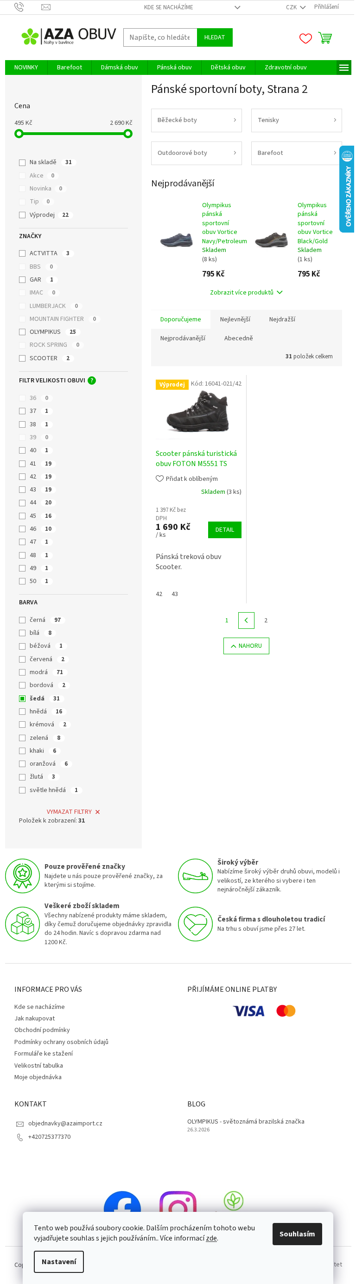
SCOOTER (50, 358)
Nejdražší (282, 319)
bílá (40, 633)
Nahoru (250, 646)
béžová (46, 646)
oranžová (49, 763)
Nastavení (59, 1262)
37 (39, 411)
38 (39, 424)
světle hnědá (54, 790)
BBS (41, 266)
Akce (42, 175)
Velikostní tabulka (38, 1065)
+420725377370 (49, 1137)
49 (39, 568)
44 (40, 502)
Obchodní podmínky (42, 1030)
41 (40, 463)
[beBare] (233, 1209)
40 (39, 450)
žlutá (42, 776)
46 (40, 529)
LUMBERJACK (54, 306)
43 (40, 489)
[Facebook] (122, 1209)
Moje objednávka (38, 1077)
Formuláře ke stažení (43, 1053)
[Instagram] (178, 1209)
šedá (45, 698)
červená (47, 659)
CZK (292, 7)
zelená (45, 738)
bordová (47, 685)
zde (211, 1238)
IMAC (42, 292)
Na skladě (51, 162)
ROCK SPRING (54, 345)
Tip (40, 201)
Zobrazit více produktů (241, 292)
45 (40, 516)
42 (40, 476)
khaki (43, 751)
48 (39, 555)
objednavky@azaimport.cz (65, 1123)
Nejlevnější (235, 319)
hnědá (46, 711)
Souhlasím (297, 1234)
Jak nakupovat (34, 1018)
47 (39, 542)
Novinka (46, 188)
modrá (46, 672)
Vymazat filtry (69, 812)
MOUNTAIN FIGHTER (63, 319)
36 (39, 398)
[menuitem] (26, 67)
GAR (41, 279)
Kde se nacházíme (168, 7)
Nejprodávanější (182, 338)
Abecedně (238, 338)
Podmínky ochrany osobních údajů (61, 1042)
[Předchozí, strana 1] (246, 620)
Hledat (214, 37)
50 (39, 581)
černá (45, 620)
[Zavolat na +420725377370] (28, 7)
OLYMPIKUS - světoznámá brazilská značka (246, 1122)
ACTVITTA (50, 253)
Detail (225, 529)
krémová (48, 724)
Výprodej (49, 215)
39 (39, 437)
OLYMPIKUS (53, 332)
